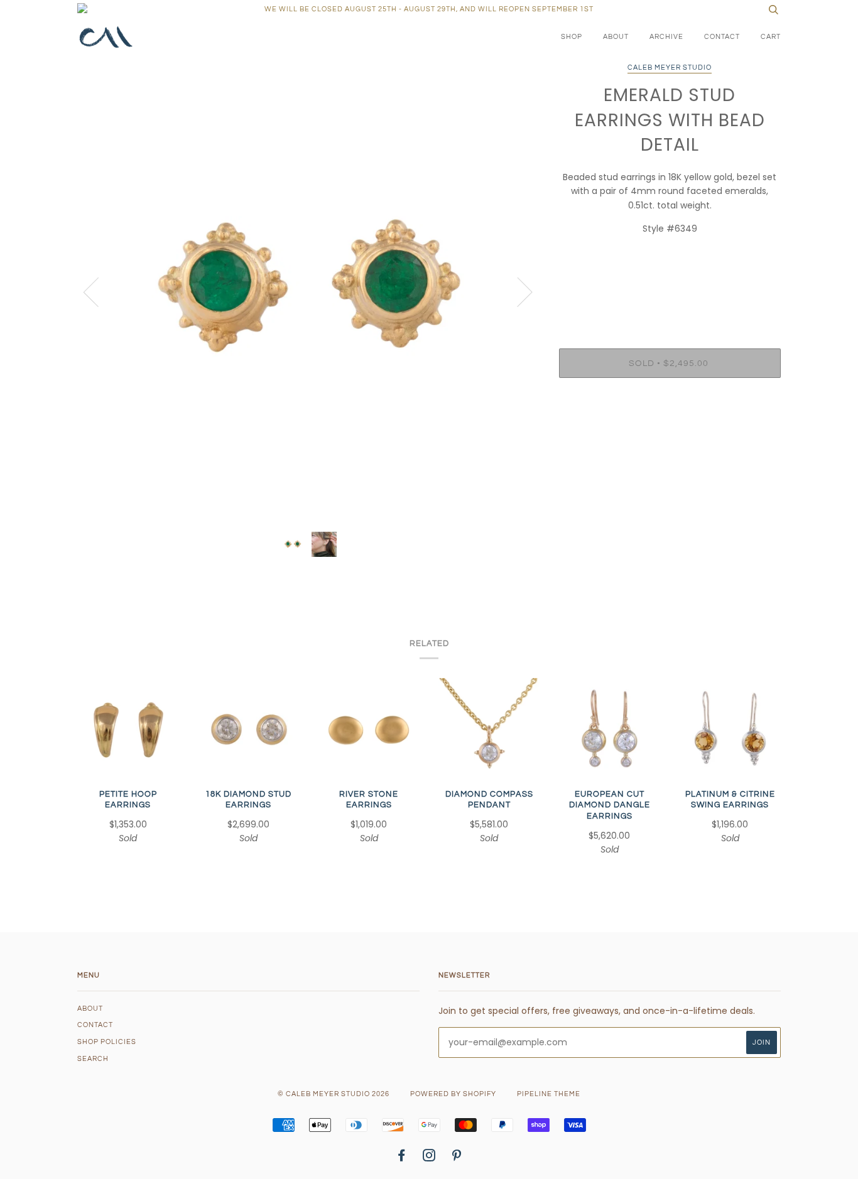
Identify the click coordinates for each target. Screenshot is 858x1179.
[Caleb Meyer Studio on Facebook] (401, 1158)
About (616, 36)
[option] (308, 291)
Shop (571, 36)
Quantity (670, 297)
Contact (722, 36)
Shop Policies (106, 1041)
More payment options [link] (669, 430)
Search (93, 1058)
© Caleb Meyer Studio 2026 (333, 1093)
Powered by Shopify (453, 1093)
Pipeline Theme (548, 1093)
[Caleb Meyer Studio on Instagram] (429, 1158)
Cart (771, 36)
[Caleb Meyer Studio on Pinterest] (457, 1158)
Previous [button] (98, 291)
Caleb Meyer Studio (669, 67)
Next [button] (517, 291)
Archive (666, 36)
